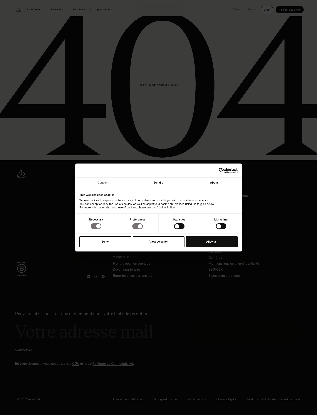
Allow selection (158, 241)
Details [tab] (158, 182)
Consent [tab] (103, 182)
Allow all (211, 241)
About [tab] (214, 182)
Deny (105, 241)
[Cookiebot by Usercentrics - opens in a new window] (221, 170)
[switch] (137, 226)
